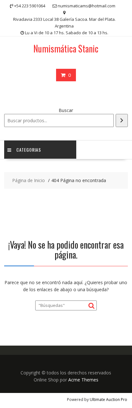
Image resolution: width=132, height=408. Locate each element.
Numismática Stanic (65, 48)
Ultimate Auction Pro (108, 399)
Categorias (28, 149)
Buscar (66, 110)
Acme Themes (83, 380)
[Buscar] (122, 120)
